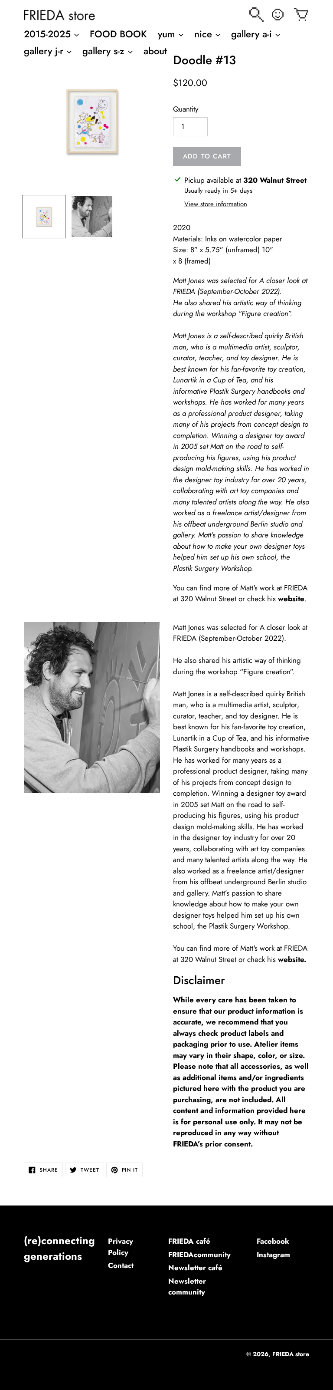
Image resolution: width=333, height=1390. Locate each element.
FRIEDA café (189, 1241)
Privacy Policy (120, 1247)
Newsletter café (195, 1267)
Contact (121, 1265)
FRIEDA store (290, 1354)
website (291, 598)
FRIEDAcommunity (199, 1254)
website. (292, 959)
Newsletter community (187, 1287)
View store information (215, 204)
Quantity (185, 109)
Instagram (273, 1254)
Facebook (273, 1241)
